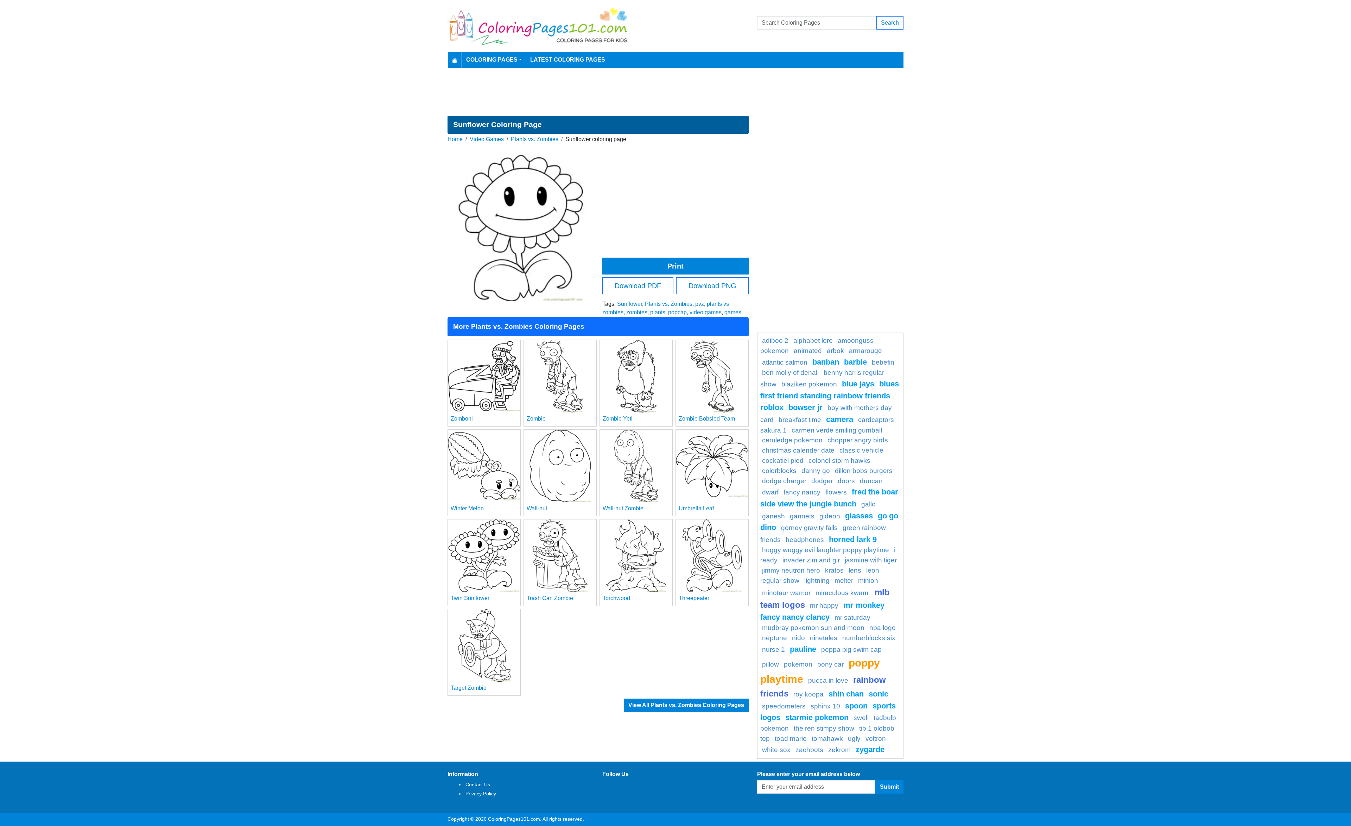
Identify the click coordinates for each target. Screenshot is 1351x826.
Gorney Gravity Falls (809, 527)
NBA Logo (882, 627)
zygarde (870, 749)
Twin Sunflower (470, 598)
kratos (834, 570)
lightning (817, 580)
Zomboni (462, 419)
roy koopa (808, 694)
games (732, 312)
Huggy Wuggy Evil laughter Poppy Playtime (825, 550)
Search (890, 23)
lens (855, 570)
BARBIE (855, 362)
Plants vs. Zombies (534, 139)
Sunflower (629, 304)
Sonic (878, 693)
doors (846, 481)
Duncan (871, 481)
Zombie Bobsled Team (707, 419)
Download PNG (712, 286)
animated (808, 350)
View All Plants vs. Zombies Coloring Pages (686, 705)
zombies (636, 312)
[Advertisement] (675, 92)
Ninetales (823, 638)
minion (868, 580)
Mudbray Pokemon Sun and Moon (813, 627)
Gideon (829, 516)
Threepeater (694, 598)
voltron (875, 738)
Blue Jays (858, 383)
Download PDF (638, 286)
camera (839, 419)
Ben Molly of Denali (790, 372)
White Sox (776, 750)
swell (861, 717)
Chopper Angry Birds (857, 440)
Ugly (854, 738)
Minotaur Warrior (786, 593)
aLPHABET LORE (813, 340)
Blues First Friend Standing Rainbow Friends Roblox (829, 395)
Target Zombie (469, 688)
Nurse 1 (773, 649)
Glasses (859, 515)
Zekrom (839, 750)
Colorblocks (779, 470)
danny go (815, 470)
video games (706, 312)
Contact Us (477, 784)
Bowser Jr (805, 407)
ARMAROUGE (865, 350)
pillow (770, 664)
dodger (822, 481)
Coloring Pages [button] (492, 60)
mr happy (824, 605)
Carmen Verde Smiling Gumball (837, 430)
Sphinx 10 (825, 706)
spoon (856, 705)
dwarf (770, 492)
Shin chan (846, 693)
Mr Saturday (852, 617)
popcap (677, 312)
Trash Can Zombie (550, 598)
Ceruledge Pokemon (792, 440)
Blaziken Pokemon (809, 384)
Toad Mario (791, 738)
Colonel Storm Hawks (839, 460)
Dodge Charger (784, 481)
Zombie (536, 419)
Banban (825, 362)
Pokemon (798, 664)
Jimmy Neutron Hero (791, 570)
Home (455, 139)
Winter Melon (467, 508)
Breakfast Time (800, 419)
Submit (889, 787)
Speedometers (784, 706)
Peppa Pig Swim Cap (851, 649)
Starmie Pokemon (817, 717)
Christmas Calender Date (798, 450)
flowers (836, 492)
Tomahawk (827, 738)
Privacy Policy (480, 793)
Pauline (803, 649)
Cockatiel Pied (783, 460)
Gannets (802, 516)
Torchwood (616, 598)
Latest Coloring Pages (567, 60)
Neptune (774, 638)
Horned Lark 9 (853, 539)
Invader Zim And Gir (811, 560)
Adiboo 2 (775, 340)
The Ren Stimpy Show (824, 728)
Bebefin (883, 362)
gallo (868, 504)
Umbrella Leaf (696, 508)
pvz (699, 304)
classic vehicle (861, 450)
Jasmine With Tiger (871, 560)
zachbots (809, 750)
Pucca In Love (828, 680)
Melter (844, 580)
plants (657, 312)
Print (675, 266)
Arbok (835, 350)
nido (798, 638)
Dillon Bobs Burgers (864, 470)
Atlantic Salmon (784, 362)
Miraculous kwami (843, 593)
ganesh (773, 516)
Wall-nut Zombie (623, 508)
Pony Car (830, 664)
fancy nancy (802, 492)
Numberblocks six (868, 638)
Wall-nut (537, 508)
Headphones (805, 539)
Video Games (487, 139)
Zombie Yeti (618, 419)
